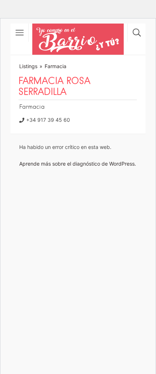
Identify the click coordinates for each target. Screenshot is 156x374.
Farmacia (55, 66)
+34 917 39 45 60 (48, 120)
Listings (28, 66)
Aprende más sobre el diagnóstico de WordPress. (77, 164)
